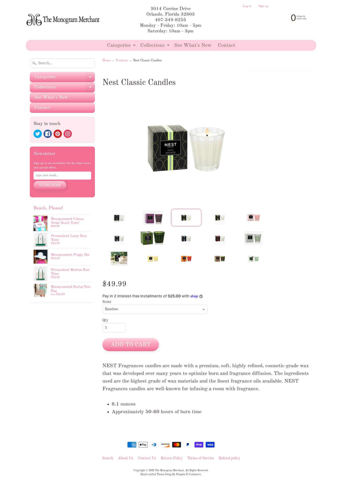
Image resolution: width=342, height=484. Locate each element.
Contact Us (147, 458)
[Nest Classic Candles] (119, 217)
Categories (122, 46)
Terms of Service (200, 458)
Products (122, 60)
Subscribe (50, 186)
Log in (247, 6)
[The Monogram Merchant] (64, 20)
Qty (105, 320)
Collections (155, 46)
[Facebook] (48, 134)
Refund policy (229, 458)
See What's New (192, 45)
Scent (106, 302)
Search (107, 458)
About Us (125, 458)
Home (106, 60)
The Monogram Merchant (169, 470)
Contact (226, 45)
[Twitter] (38, 134)
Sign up (263, 6)
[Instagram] (68, 134)
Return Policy (172, 458)
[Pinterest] (58, 134)
